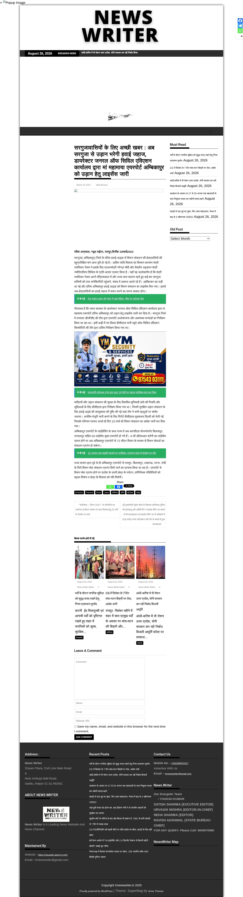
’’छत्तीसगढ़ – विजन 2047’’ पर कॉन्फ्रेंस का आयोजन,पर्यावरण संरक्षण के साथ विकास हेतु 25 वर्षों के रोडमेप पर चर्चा (96, 509)
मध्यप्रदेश (79, 638)
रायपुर (138, 492)
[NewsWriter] (121, 47)
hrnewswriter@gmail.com (178, 773)
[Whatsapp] (110, 487)
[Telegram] (240, 25)
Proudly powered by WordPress (96, 891)
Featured (89, 492)
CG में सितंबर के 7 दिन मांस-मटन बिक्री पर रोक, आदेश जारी (114, 769)
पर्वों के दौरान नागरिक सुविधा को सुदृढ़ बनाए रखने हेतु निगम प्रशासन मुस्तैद (119, 763)
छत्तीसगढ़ (115, 492)
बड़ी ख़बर (130, 492)
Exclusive (79, 492)
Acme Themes (155, 891)
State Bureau (102, 185)
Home (98, 492)
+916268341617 (179, 763)
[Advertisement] (121, 81)
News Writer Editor (85, 587)
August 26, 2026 (84, 582)
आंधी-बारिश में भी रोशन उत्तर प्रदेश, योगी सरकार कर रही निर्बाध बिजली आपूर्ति (112, 52)
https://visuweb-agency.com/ (53, 854)
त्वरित (122, 492)
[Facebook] (118, 487)
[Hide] (241, 36)
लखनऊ (139, 643)
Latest (106, 492)
